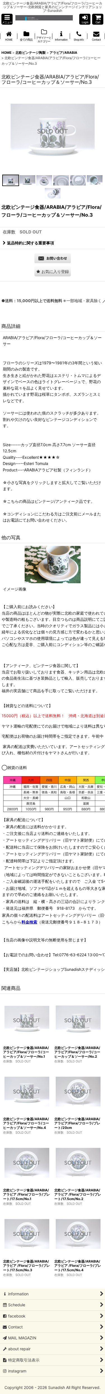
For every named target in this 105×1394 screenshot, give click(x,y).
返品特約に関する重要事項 (30, 242)
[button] (7, 19)
